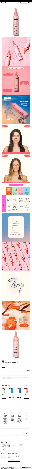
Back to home (28, 385)
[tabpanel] (5, 394)
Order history (21, 444)
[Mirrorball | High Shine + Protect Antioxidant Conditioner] (27, 390)
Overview (3, 376)
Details (3, 380)
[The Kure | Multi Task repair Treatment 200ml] (5, 390)
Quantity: (3, 370)
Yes (23, 467)
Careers (14, 448)
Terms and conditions (3, 457)
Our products (15, 444)
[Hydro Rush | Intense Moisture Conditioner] (20, 390)
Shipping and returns (3, 454)
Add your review (25, 433)
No (25, 467)
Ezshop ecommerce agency (10, 468)
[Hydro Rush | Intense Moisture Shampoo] (12, 390)
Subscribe (14, 461)
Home (2, 5)
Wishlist (20, 445)
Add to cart (3, 398)
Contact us (14, 445)
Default (3, 367)
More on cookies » (29, 467)
